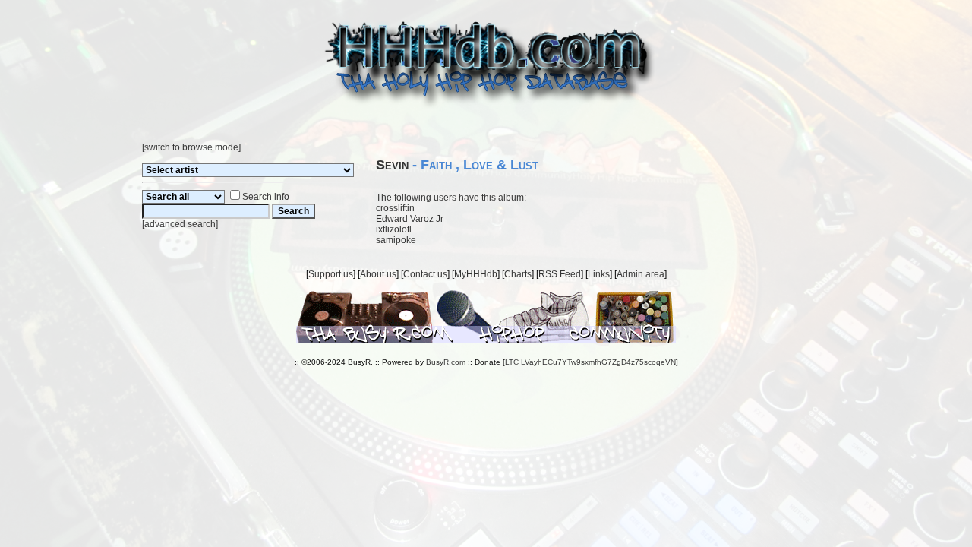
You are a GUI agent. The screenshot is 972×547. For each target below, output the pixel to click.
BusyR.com (445, 362)
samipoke (396, 240)
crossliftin (395, 208)
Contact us (425, 274)
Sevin (392, 164)
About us (378, 274)
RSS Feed (559, 274)
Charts (518, 274)
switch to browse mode (191, 147)
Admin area (640, 274)
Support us (330, 274)
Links (599, 274)
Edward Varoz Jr (409, 218)
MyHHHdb (475, 274)
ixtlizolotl (394, 229)
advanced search (180, 224)
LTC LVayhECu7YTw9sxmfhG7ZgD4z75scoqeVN (590, 362)
